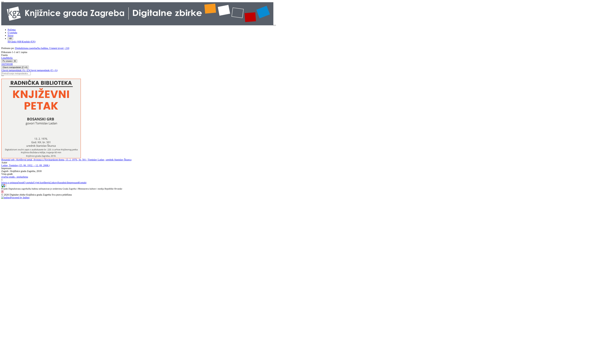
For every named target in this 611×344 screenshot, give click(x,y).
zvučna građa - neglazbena (14, 177)
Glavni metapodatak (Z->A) (15, 67)
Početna (12, 29)
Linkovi (54, 182)
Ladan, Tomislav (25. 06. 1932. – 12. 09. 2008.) (25, 165)
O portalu (12, 32)
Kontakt (82, 182)
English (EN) (28, 41)
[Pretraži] (2, 75)
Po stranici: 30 (9, 61)
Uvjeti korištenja (41, 182)
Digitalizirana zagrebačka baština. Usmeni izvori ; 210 (42, 48)
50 (7, 64)
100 (11, 64)
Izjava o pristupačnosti (12, 182)
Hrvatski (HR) (15, 41)
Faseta (4, 55)
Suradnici (62, 182)
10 (2, 64)
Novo (10, 35)
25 (5, 64)
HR (10, 38)
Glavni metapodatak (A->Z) (15, 70)
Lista (3, 58)
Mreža (9, 58)
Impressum (72, 182)
